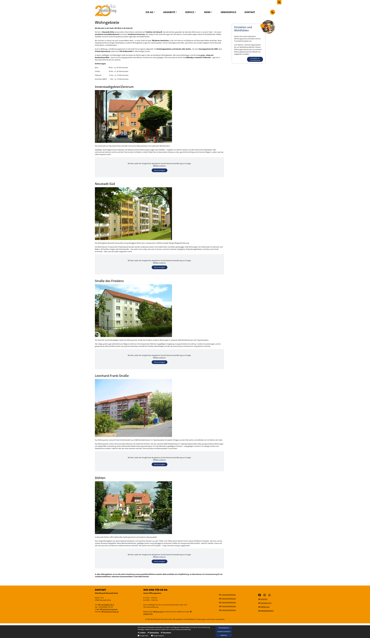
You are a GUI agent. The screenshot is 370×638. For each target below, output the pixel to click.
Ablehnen (224, 635)
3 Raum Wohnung (228, 602)
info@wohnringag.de (109, 609)
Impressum (264, 607)
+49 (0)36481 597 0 (107, 605)
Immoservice (228, 12)
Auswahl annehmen (223, 631)
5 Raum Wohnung (228, 610)
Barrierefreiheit (267, 611)
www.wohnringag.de (111, 612)
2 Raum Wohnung (228, 599)
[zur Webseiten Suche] (279, 2)
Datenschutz (265, 603)
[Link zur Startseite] (105, 10)
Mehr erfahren (160, 166)
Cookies (142, 632)
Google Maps (144, 636)
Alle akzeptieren (224, 628)
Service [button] (189, 12)
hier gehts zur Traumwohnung (255, 59)
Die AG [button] (149, 12)
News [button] (207, 12)
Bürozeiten (159, 612)
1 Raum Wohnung (228, 595)
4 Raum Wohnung (228, 606)
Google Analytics (158, 636)
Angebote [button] (169, 12)
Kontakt (250, 12)
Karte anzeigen (159, 170)
